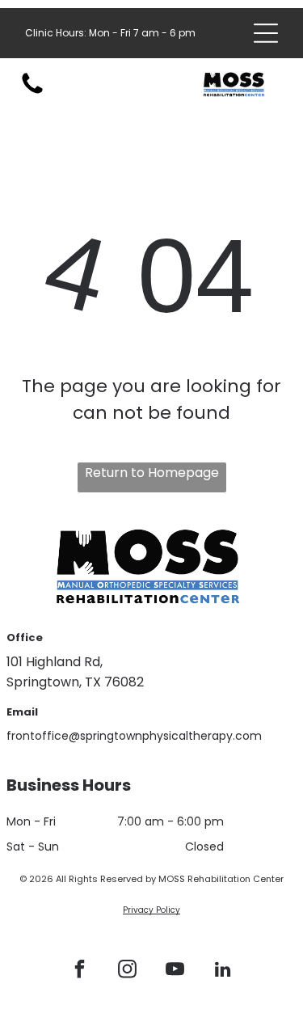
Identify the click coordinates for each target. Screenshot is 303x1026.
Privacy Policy (151, 910)
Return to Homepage (152, 472)
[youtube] (174, 971)
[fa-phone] (32, 92)
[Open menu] (266, 33)
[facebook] (79, 971)
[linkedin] (222, 971)
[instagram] (127, 971)
